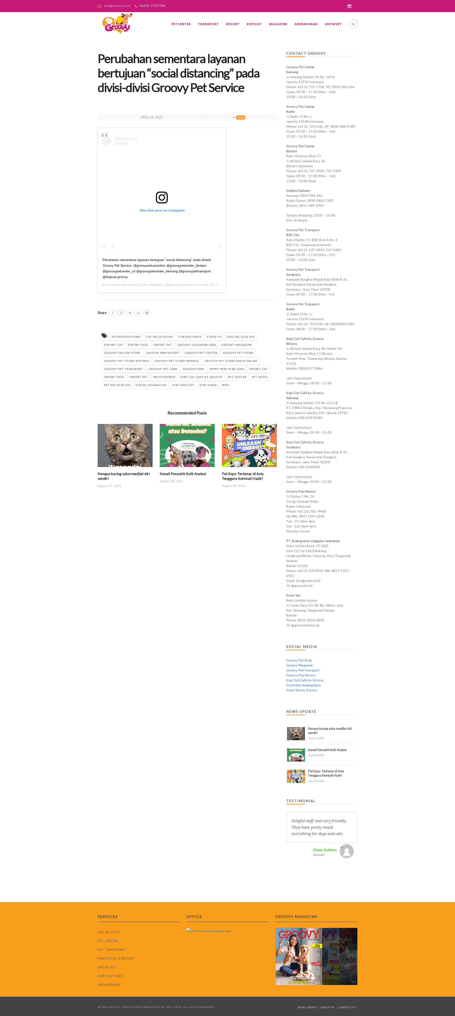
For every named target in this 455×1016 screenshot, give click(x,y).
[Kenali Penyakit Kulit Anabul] (187, 447)
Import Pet (138, 376)
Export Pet (163, 344)
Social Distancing (151, 385)
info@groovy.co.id (117, 5)
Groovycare (193, 368)
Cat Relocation (159, 336)
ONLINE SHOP (109, 932)
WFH (225, 385)
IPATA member (164, 376)
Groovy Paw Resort (163, 352)
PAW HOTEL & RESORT (116, 958)
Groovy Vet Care (162, 368)
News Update (307, 1007)
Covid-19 (214, 336)
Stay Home (208, 385)
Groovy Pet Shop (299, 660)
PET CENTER (108, 941)
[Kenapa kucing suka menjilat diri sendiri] (125, 447)
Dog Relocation (241, 336)
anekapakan (306, 24)
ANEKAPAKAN (109, 985)
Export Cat (113, 344)
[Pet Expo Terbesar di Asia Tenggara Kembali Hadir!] (249, 447)
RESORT (233, 24)
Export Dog (138, 344)
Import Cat (258, 368)
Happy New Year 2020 (226, 368)
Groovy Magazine (236, 344)
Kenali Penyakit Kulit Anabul (183, 473)
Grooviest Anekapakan (303, 685)
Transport (208, 24)
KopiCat (254, 24)
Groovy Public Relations (146, 285)
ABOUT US (327, 1007)
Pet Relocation (117, 385)
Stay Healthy (183, 385)
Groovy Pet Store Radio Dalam (231, 360)
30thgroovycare (126, 336)
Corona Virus (189, 336)
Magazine (278, 24)
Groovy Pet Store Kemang (177, 360)
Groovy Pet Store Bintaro (126, 360)
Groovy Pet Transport (123, 368)
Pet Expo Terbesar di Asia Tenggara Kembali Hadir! (243, 476)
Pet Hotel (260, 376)
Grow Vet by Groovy (301, 690)
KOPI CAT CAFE (110, 976)
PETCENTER (181, 24)
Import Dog (114, 376)
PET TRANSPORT (112, 950)
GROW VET (107, 967)
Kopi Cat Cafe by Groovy (202, 376)
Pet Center (237, 376)
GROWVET (333, 24)
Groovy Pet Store (238, 352)
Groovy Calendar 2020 (196, 344)
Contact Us (347, 1007)
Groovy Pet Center (201, 352)
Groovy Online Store (122, 352)
